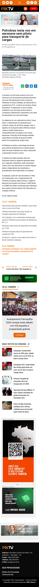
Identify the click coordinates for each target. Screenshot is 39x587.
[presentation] (5, 309)
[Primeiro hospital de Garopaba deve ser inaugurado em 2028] (7, 380)
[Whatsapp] (31, 2)
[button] (19, 2)
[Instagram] (11, 2)
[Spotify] (28, 2)
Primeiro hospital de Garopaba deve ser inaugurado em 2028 (21, 381)
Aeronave (6, 249)
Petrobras (15, 252)
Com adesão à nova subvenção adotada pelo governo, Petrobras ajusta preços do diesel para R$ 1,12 (19, 219)
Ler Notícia (30, 328)
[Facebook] (7, 2)
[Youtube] (3, 2)
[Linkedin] (35, 2)
